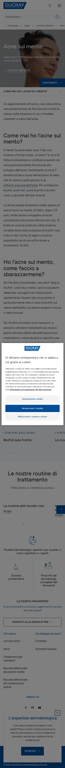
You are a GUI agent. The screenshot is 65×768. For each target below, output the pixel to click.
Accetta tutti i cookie (32, 408)
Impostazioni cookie (32, 399)
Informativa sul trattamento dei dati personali (30, 390)
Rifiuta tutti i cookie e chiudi (32, 417)
